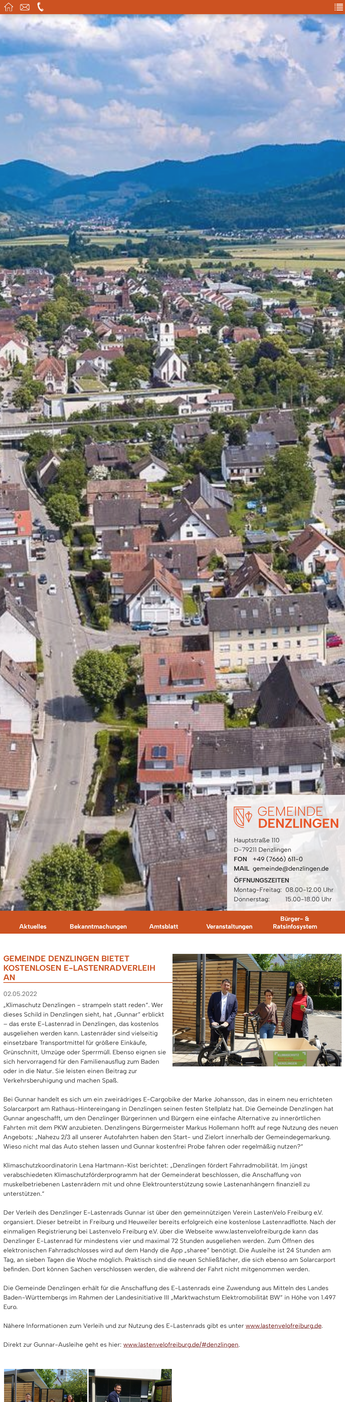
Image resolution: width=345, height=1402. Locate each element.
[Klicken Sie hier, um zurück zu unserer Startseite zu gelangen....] (286, 826)
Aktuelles (32, 926)
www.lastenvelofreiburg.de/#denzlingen (181, 1344)
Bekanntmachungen (98, 926)
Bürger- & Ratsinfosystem (295, 922)
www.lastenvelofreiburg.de (283, 1326)
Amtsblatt (163, 926)
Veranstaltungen (229, 926)
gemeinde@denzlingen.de (291, 868)
